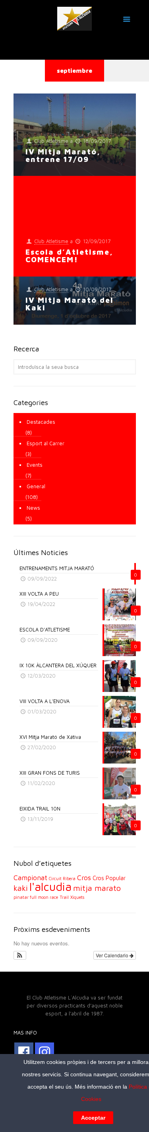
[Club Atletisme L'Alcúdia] (74, 18)
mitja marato (97, 887)
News (33, 508)
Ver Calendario (113, 955)
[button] (20, 955)
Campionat (30, 877)
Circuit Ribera (62, 878)
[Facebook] (23, 1052)
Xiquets (77, 897)
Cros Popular (109, 878)
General (36, 486)
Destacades (41, 422)
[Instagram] (44, 1052)
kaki (21, 887)
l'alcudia (50, 886)
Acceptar (93, 1117)
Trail (64, 897)
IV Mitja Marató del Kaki (69, 304)
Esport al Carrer (45, 443)
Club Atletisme (51, 141)
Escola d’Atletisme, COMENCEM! (69, 255)
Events (35, 465)
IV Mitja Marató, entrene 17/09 (63, 155)
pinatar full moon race (36, 897)
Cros (84, 877)
